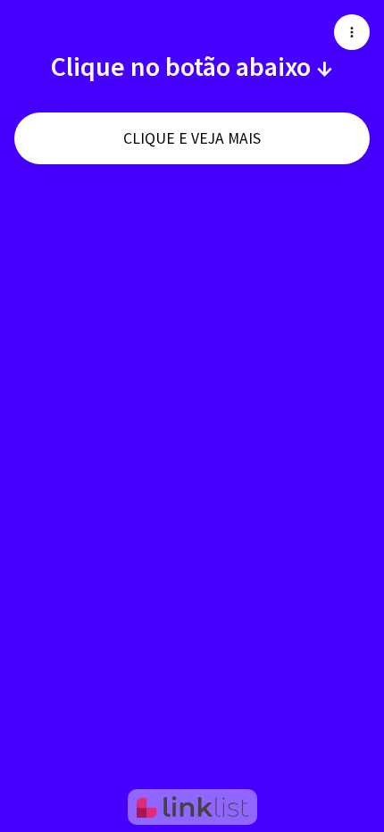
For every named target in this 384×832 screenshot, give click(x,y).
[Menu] (352, 32)
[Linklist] (192, 807)
